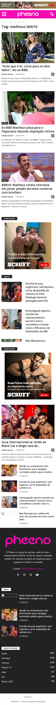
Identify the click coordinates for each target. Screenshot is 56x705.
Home (4, 22)
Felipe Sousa (7, 74)
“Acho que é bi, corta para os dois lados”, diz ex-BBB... (26, 68)
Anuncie (28, 697)
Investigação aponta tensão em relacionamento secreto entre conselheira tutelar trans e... (36, 500)
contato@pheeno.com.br (32, 569)
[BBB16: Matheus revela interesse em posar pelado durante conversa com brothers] (28, 167)
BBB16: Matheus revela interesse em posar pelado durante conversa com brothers (27, 188)
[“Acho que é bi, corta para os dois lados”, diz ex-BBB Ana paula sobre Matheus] (28, 47)
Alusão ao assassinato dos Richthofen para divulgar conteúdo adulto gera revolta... (36, 469)
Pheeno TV (7, 667)
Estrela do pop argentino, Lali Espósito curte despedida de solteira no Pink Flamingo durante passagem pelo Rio (40, 292)
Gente (4, 62)
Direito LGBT (7, 681)
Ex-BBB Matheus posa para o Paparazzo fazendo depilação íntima (28, 129)
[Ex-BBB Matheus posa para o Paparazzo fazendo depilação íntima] (28, 108)
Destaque (6, 438)
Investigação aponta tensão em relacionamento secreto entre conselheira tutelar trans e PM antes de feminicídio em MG (38, 321)
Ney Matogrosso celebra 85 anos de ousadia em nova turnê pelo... (36, 516)
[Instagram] (25, 575)
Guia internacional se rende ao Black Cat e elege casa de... (24, 444)
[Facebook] (19, 575)
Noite (4, 672)
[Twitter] (31, 575)
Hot (3, 677)
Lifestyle (5, 663)
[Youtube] (37, 575)
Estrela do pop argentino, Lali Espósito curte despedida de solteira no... (35, 484)
